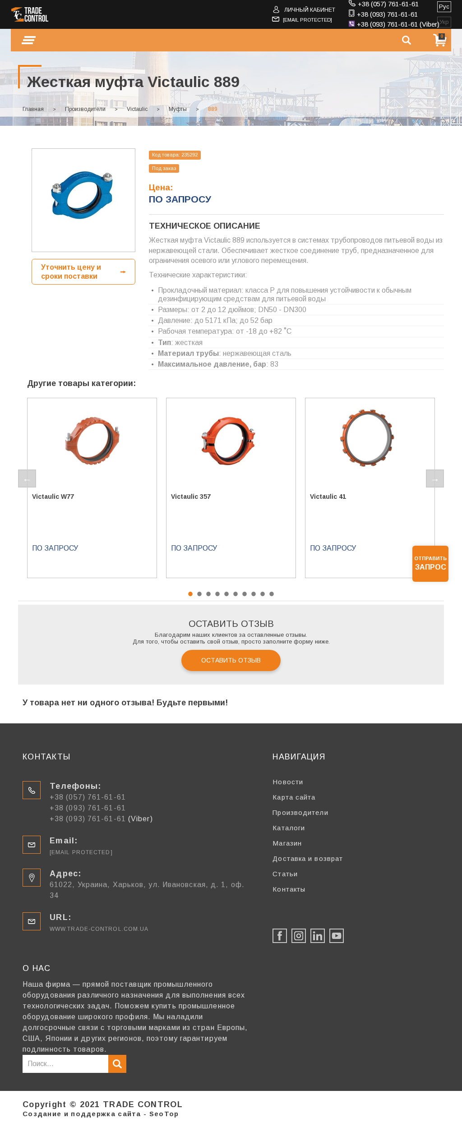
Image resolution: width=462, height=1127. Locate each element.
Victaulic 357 (191, 496)
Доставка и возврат (308, 858)
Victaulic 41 (328, 496)
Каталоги (289, 828)
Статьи (285, 874)
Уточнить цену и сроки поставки (71, 271)
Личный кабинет (309, 10)
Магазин (287, 843)
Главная (33, 109)
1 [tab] (190, 593)
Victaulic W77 (53, 496)
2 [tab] (199, 593)
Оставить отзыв (231, 660)
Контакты (289, 889)
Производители (85, 109)
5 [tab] (226, 593)
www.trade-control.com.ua (99, 929)
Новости (288, 782)
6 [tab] (235, 593)
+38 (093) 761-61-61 (387, 14)
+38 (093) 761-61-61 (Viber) (398, 24)
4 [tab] (217, 593)
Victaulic (137, 109)
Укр (444, 21)
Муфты (178, 109)
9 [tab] (262, 593)
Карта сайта (294, 797)
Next (435, 478)
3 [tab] (208, 593)
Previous (27, 478)
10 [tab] (271, 593)
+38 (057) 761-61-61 (388, 4)
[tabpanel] (92, 488)
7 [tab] (244, 593)
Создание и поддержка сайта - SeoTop (101, 1114)
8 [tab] (253, 593)
